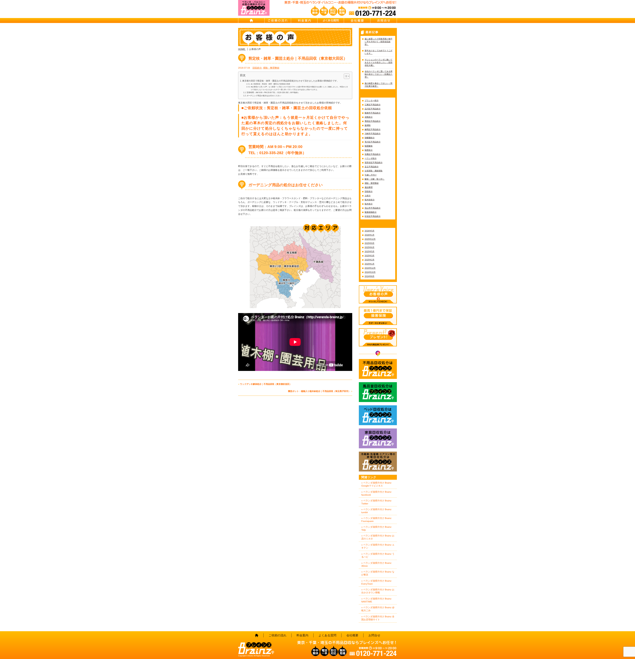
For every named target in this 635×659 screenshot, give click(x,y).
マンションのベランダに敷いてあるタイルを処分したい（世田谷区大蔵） (378, 62)
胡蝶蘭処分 (370, 138)
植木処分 (369, 204)
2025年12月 (370, 239)
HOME (251, 20)
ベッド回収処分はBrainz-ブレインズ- (378, 415)
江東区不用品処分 (373, 105)
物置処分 (369, 150)
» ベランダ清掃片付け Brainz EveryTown (376, 582)
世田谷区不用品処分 (373, 162)
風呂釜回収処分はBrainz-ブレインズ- (378, 392)
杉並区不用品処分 (373, 216)
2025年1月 (369, 264)
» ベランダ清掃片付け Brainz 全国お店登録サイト (377, 618)
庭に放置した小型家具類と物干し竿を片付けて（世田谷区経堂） (378, 42)
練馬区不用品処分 (373, 129)
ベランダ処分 (371, 158)
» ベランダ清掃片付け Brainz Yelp (376, 528)
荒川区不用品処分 (373, 142)
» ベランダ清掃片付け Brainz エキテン (377, 546)
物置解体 (369, 146)
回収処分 (257, 67)
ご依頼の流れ (278, 20)
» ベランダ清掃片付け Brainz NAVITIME (376, 600)
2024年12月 (370, 268)
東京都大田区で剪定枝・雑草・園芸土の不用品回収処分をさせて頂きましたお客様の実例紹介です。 (290, 81)
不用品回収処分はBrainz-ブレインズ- (378, 369)
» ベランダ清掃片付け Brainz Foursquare (376, 519)
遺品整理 (369, 187)
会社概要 (357, 20)
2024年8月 (369, 276)
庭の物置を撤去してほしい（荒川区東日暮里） (378, 84)
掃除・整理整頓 (271, 67)
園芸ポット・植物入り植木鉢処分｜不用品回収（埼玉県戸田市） (319, 391)
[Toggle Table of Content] (345, 76)
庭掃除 (368, 125)
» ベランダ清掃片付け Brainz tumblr (376, 511)
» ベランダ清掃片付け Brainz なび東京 (377, 573)
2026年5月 (369, 231)
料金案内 (304, 20)
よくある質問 (331, 20)
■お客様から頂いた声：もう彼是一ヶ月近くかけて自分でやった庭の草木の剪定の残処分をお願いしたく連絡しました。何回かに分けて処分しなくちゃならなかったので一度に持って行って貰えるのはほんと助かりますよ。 (299, 88)
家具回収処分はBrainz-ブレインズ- (378, 438)
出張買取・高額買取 (373, 171)
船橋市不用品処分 (373, 113)
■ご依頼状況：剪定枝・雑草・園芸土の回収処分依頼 (270, 84)
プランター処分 (372, 100)
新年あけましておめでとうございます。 (378, 52)
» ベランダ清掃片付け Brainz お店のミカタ (377, 537)
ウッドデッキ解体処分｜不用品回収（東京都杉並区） (266, 384)
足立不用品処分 (372, 167)
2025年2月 (369, 260)
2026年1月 (369, 235)
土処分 (368, 195)
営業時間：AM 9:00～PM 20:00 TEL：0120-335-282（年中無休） (273, 92)
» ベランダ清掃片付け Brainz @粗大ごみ (377, 609)
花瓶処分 (369, 117)
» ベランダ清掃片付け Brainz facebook (376, 493)
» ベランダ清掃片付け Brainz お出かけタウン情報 (377, 591)
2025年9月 (369, 243)
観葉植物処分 (371, 212)
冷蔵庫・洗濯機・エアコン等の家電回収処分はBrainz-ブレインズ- (378, 461)
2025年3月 (369, 256)
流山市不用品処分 (373, 208)
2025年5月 (369, 251)
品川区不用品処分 (373, 109)
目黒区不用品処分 (373, 154)
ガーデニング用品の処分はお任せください (264, 96)
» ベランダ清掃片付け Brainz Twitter (376, 502)
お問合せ (383, 20)
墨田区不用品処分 (373, 121)
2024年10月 (370, 272)
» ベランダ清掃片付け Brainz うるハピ (377, 555)
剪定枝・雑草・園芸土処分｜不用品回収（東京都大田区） (297, 58)
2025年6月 (369, 247)
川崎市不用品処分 (373, 133)
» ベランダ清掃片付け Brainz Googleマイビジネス (376, 484)
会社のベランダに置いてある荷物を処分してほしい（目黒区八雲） (378, 74)
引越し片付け (371, 175)
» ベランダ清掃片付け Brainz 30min (376, 564)
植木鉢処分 (370, 200)
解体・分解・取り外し (374, 179)
